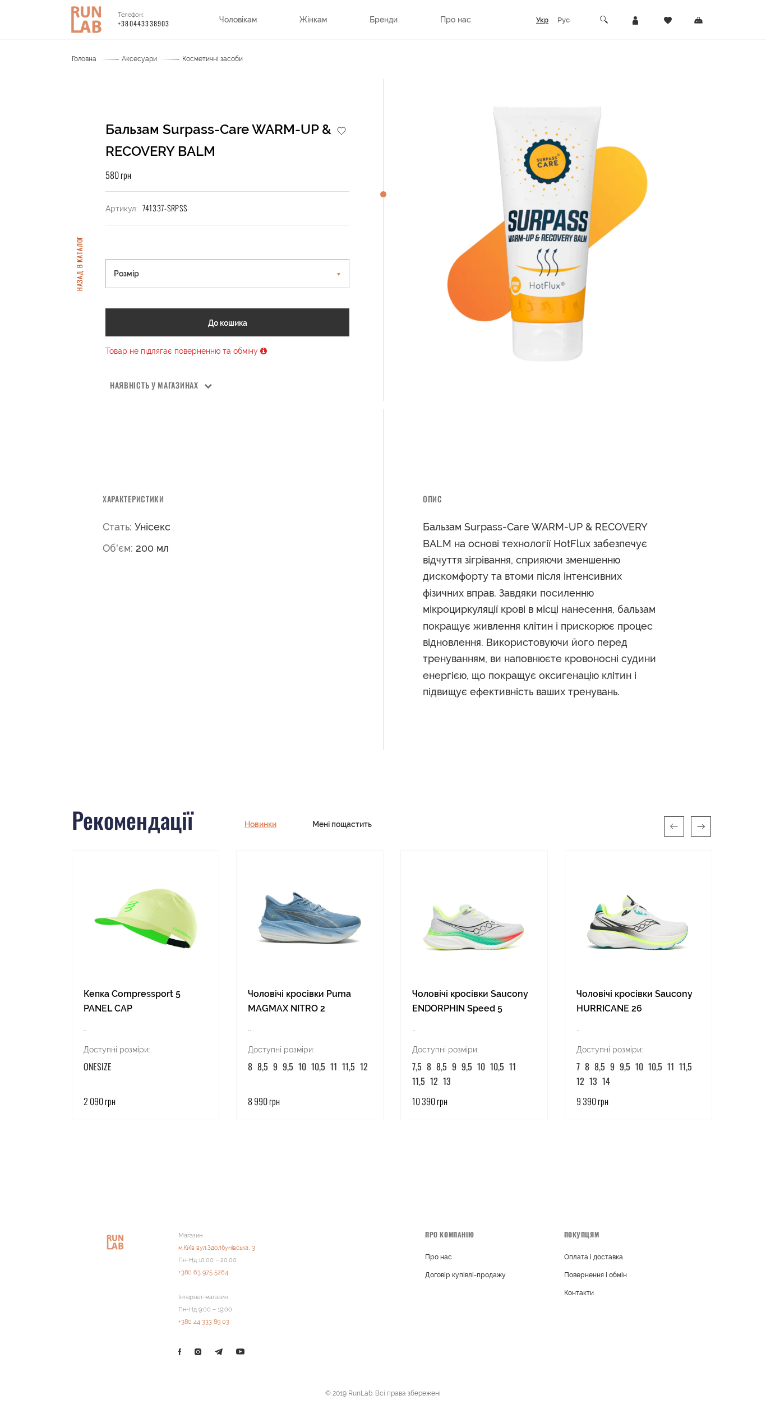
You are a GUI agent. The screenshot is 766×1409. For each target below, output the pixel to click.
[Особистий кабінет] (635, 19)
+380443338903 (144, 23)
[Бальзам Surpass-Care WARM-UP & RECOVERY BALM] (547, 234)
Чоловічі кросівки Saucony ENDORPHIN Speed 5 (470, 1001)
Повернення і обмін (595, 1275)
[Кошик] (698, 19)
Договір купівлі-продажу (465, 1275)
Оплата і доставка (593, 1257)
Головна (84, 59)
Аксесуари (139, 59)
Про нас (438, 1257)
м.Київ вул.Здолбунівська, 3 (216, 1247)
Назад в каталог (79, 263)
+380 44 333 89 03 (203, 1321)
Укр (542, 20)
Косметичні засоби (212, 59)
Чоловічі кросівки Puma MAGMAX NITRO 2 (299, 1001)
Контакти (579, 1293)
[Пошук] (604, 20)
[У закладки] (341, 130)
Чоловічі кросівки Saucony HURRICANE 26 (634, 1001)
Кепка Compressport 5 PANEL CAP (132, 1001)
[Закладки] (668, 19)
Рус (563, 20)
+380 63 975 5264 (203, 1272)
